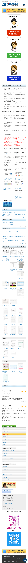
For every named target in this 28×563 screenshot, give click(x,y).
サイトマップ (5, 479)
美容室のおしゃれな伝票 (8, 222)
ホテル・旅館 (20, 348)
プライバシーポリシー (7, 474)
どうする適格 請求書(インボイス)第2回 (11, 233)
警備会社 (13, 357)
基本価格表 (5, 436)
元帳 (21, 288)
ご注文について (6, 431)
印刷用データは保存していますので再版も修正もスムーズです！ (19, 187)
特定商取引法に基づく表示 (8, 472)
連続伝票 (13, 371)
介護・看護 (6, 348)
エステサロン (5, 357)
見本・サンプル (6, 461)
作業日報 (13, 324)
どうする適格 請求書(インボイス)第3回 (11, 231)
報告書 (5, 324)
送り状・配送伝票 (5, 305)
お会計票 (6, 334)
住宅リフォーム (13, 348)
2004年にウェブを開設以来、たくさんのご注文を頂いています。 (7, 178)
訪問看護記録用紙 (13, 256)
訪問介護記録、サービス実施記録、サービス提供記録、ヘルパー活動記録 (5, 259)
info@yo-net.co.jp (8, 503)
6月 (14, 554)
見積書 (5, 288)
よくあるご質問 (6, 439)
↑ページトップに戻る (22, 554)
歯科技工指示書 (13, 334)
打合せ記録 (6, 315)
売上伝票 (20, 278)
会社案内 (5, 466)
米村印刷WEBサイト (6, 554)
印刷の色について (6, 453)
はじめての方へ (6, 428)
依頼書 (20, 324)
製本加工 (5, 455)
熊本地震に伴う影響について (9, 212)
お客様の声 (5, 444)
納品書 (20, 269)
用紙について (8, 450)
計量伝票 (20, 334)
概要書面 (20, 315)
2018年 (11, 554)
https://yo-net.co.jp (9, 505)
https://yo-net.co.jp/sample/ (10, 153)
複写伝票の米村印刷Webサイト (10, 556)
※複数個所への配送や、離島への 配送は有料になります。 (19, 197)
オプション (8, 458)
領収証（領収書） (20, 296)
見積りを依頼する (6, 434)
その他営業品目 (6, 469)
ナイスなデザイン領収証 (8, 224)
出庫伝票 (13, 305)
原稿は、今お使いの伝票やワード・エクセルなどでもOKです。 (19, 178)
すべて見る (23, 217)
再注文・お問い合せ (7, 442)
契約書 (13, 315)
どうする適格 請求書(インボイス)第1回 (11, 234)
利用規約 (5, 477)
